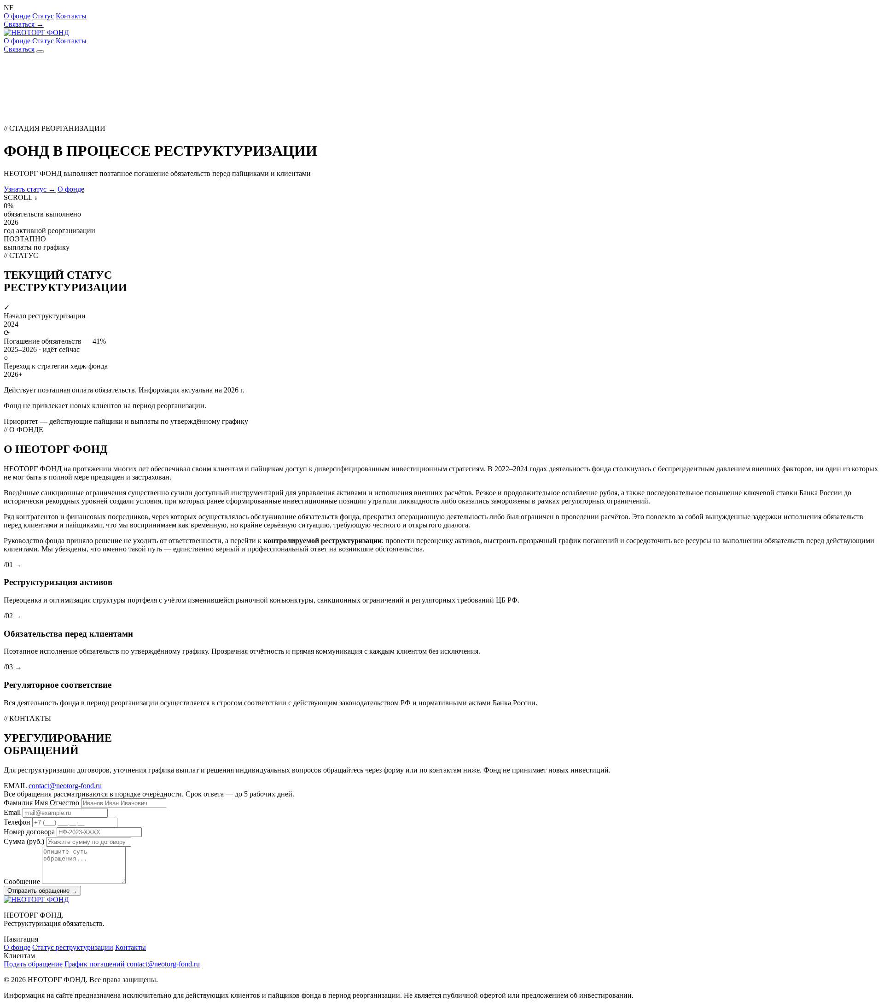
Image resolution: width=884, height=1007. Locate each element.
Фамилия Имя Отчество (41, 803)
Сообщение (22, 881)
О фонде (17, 16)
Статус (43, 16)
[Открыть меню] (40, 51)
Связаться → (24, 24)
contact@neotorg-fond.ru (65, 786)
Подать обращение (33, 964)
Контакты (71, 16)
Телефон (17, 822)
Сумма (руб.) (24, 841)
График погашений (94, 964)
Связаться (19, 49)
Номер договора (29, 832)
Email (12, 812)
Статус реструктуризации (72, 947)
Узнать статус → (30, 189)
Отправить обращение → (42, 890)
